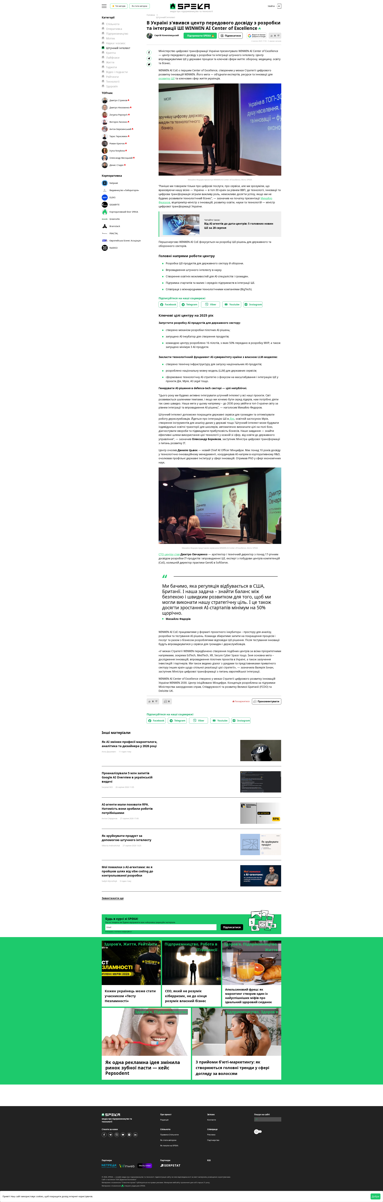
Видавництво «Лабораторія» (124, 190)
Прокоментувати (268, 701)
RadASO (114, 247)
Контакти (211, 1119)
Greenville (115, 219)
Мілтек (110, 38)
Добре (375, 1196)
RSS (209, 1160)
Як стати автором (139, 6)
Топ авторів (120, 6)
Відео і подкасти (117, 72)
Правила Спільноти (169, 1134)
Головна (151, 14)
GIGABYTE (115, 204)
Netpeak (114, 183)
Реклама (211, 1134)
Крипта (111, 53)
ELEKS (112, 197)
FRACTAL (114, 233)
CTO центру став (169, 554)
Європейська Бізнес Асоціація (125, 240)
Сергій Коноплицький (166, 35)
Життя (110, 62)
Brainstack (115, 226)
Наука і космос (116, 43)
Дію (232, 418)
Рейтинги (112, 77)
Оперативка (114, 29)
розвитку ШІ (167, 78)
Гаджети (111, 67)
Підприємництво (117, 33)
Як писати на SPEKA (169, 1145)
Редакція (164, 1119)
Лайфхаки (113, 57)
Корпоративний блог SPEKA (124, 211)
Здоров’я (112, 86)
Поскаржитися (242, 701)
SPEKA (110, 1177)
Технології (113, 81)
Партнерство (213, 1140)
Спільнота (112, 24)
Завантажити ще (113, 898)
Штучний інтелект (165, 17)
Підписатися (233, 35)
